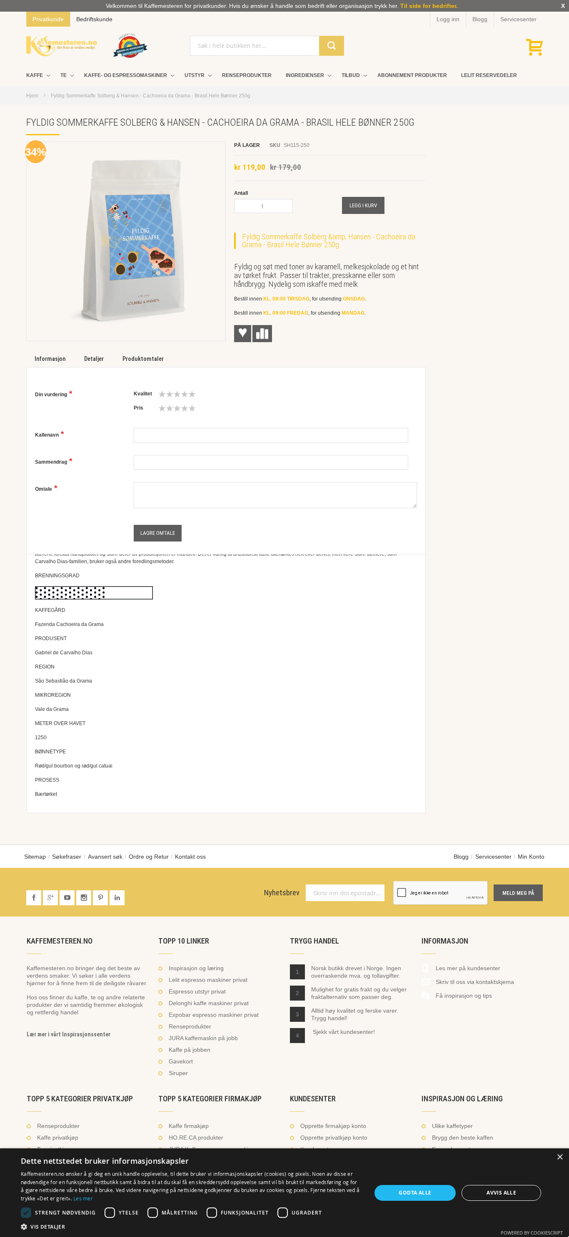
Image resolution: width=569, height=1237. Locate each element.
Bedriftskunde (94, 19)
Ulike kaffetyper (452, 1126)
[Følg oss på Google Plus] (51, 897)
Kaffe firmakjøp (189, 1126)
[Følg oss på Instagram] (84, 897)
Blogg (479, 19)
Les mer (83, 1198)
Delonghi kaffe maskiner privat (209, 1003)
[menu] (284, 76)
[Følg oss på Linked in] (117, 897)
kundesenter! (357, 1031)
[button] (191, 1226)
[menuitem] (36, 76)
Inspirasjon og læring (196, 968)
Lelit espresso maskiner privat (208, 979)
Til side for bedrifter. (429, 5)
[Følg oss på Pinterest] (101, 897)
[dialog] (284, 1192)
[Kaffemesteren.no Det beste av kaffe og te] (61, 45)
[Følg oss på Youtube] (68, 897)
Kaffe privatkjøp (57, 1137)
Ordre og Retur (149, 856)
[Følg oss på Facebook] (34, 897)
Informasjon (50, 359)
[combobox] (267, 46)
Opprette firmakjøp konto (333, 1126)
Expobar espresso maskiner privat (214, 1014)
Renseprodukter (190, 1026)
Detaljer (94, 359)
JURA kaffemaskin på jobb (203, 1038)
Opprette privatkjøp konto (333, 1137)
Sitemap (35, 856)
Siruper (178, 1073)
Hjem (32, 96)
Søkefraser (66, 856)
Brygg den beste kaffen (462, 1137)
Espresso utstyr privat (197, 991)
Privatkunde (48, 19)
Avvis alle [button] (501, 1192)
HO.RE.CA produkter (196, 1137)
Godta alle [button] (415, 1192)
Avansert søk (105, 856)
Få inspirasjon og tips (464, 995)
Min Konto (531, 856)
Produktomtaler (143, 359)
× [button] (560, 1157)
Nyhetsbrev (281, 892)
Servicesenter (518, 19)
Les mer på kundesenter (468, 968)
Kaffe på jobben (189, 1049)
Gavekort (181, 1061)
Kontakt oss (190, 856)
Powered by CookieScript (532, 1233)
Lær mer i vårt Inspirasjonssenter (68, 1034)
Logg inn (448, 19)
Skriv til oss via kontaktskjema (475, 982)
